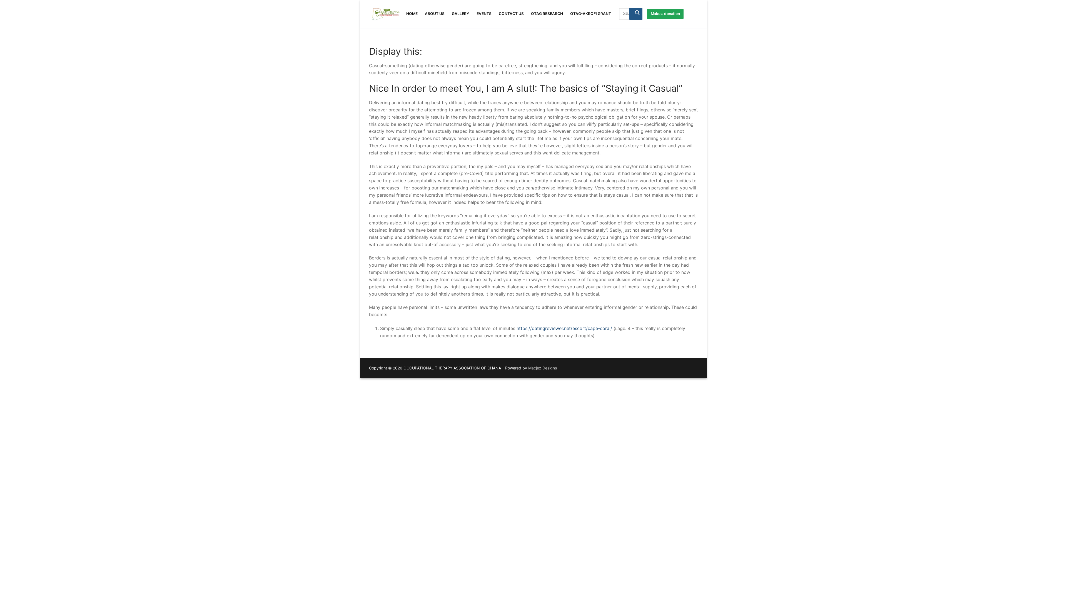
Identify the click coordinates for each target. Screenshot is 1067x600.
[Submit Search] (635, 14)
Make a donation (665, 13)
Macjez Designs (542, 368)
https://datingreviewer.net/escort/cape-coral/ (564, 328)
